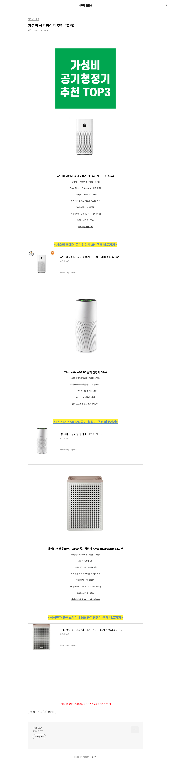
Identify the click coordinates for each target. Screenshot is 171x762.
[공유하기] (38, 712)
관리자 (94, 757)
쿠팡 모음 (85, 5)
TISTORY (86, 757)
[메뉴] (7, 5)
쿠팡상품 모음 (38, 731)
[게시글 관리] (41, 712)
